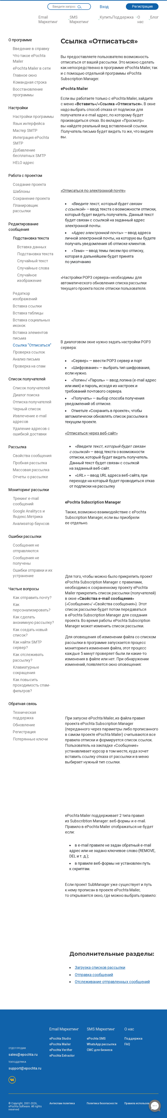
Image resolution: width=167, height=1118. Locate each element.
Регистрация (142, 6)
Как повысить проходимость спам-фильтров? (31, 685)
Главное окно (25, 75)
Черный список (27, 409)
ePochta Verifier (60, 1050)
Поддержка (123, 17)
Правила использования (139, 1103)
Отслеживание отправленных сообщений (112, 981)
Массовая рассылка (31, 470)
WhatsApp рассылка (101, 1044)
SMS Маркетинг (79, 19)
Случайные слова (33, 268)
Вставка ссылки (27, 306)
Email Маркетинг (48, 19)
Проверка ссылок (29, 352)
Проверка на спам (29, 366)
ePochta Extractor (62, 1055)
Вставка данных (31, 247)
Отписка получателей (32, 402)
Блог (154, 17)
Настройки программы (33, 116)
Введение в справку (31, 48)
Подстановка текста (35, 254)
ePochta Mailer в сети (32, 68)
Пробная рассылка (30, 463)
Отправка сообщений (94, 974)
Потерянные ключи (30, 739)
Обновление (24, 725)
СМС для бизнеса (99, 1050)
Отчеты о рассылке (30, 476)
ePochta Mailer (60, 1044)
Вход (104, 6)
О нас (140, 19)
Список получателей (31, 388)
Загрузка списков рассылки (100, 967)
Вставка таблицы (28, 313)
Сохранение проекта (31, 198)
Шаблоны (21, 191)
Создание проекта (29, 184)
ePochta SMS (96, 1038)
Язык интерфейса (29, 123)
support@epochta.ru (24, 1068)
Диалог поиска (26, 395)
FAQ (127, 1044)
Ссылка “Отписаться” (32, 345)
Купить (106, 17)
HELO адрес (23, 162)
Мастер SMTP (25, 130)
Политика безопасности (102, 1103)
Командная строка (30, 82)
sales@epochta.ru (23, 1054)
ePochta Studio (60, 1038)
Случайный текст (32, 261)
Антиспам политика (62, 1103)
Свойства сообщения (32, 455)
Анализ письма (26, 359)
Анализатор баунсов (31, 523)
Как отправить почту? (32, 597)
